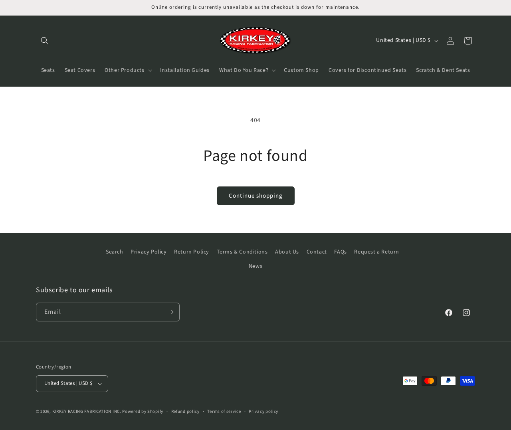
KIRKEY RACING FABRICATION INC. (86, 411)
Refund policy (185, 411)
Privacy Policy (148, 252)
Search (114, 252)
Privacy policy (263, 411)
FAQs (340, 252)
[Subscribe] (170, 312)
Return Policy (191, 252)
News (255, 266)
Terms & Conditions (242, 252)
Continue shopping (256, 196)
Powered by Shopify (142, 411)
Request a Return (376, 252)
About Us (287, 252)
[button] (44, 41)
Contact (317, 252)
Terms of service (224, 411)
